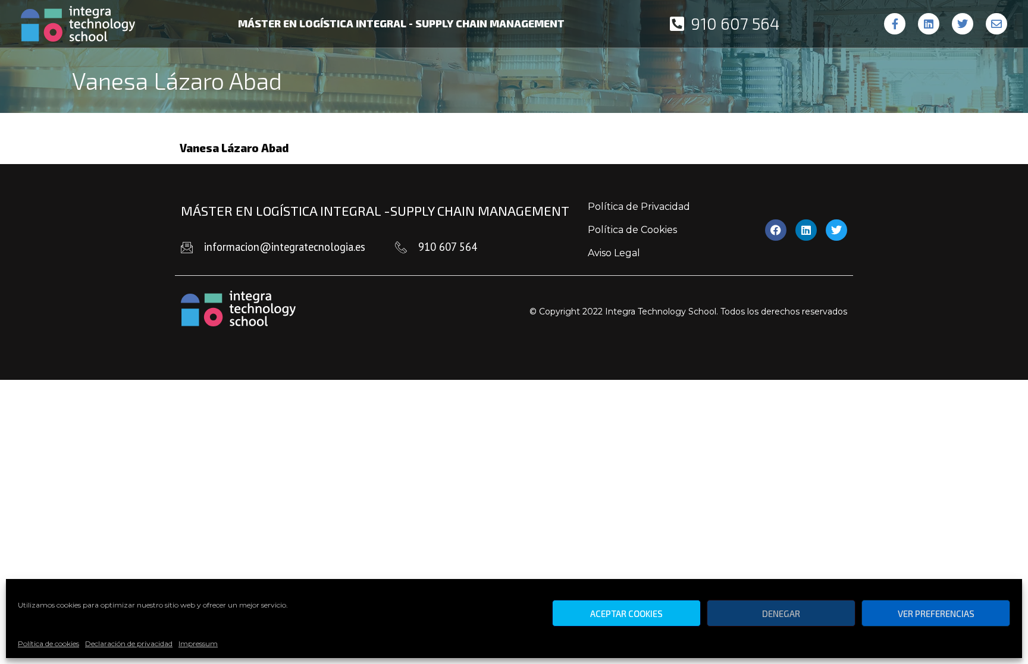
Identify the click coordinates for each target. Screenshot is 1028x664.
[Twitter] (962, 23)
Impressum (198, 643)
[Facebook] (775, 230)
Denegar (781, 613)
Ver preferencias (936, 613)
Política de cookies (48, 643)
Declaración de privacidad (129, 643)
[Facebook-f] (894, 23)
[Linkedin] (928, 23)
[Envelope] (996, 23)
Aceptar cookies (626, 613)
